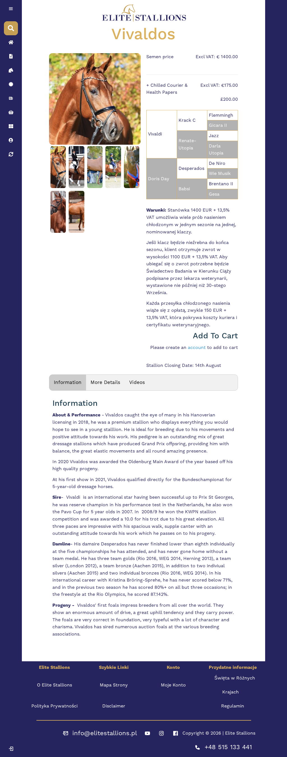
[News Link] (11, 98)
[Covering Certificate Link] (11, 84)
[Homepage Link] (11, 42)
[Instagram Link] (161, 733)
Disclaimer (113, 706)
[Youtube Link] (147, 733)
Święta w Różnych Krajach (234, 685)
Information (68, 382)
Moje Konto (173, 685)
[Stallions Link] (11, 70)
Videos (137, 382)
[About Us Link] (11, 56)
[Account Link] (11, 126)
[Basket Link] (11, 112)
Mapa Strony (114, 685)
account (197, 347)
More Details (105, 382)
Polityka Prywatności (54, 706)
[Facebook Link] (175, 733)
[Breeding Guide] (11, 154)
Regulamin (232, 706)
